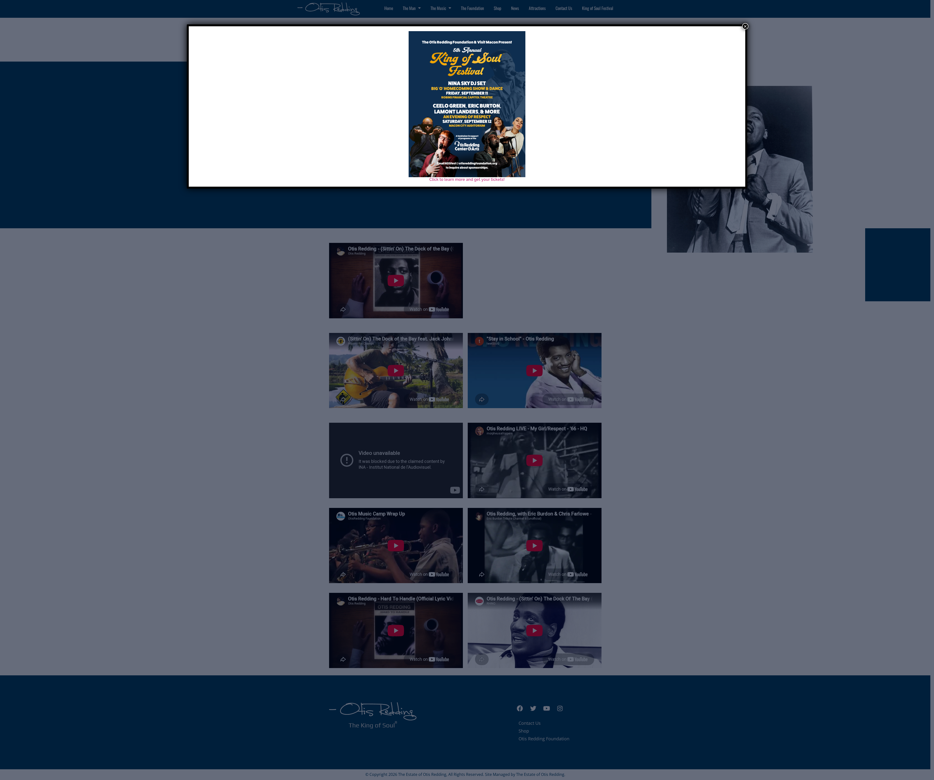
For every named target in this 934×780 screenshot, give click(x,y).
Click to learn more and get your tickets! (467, 179)
